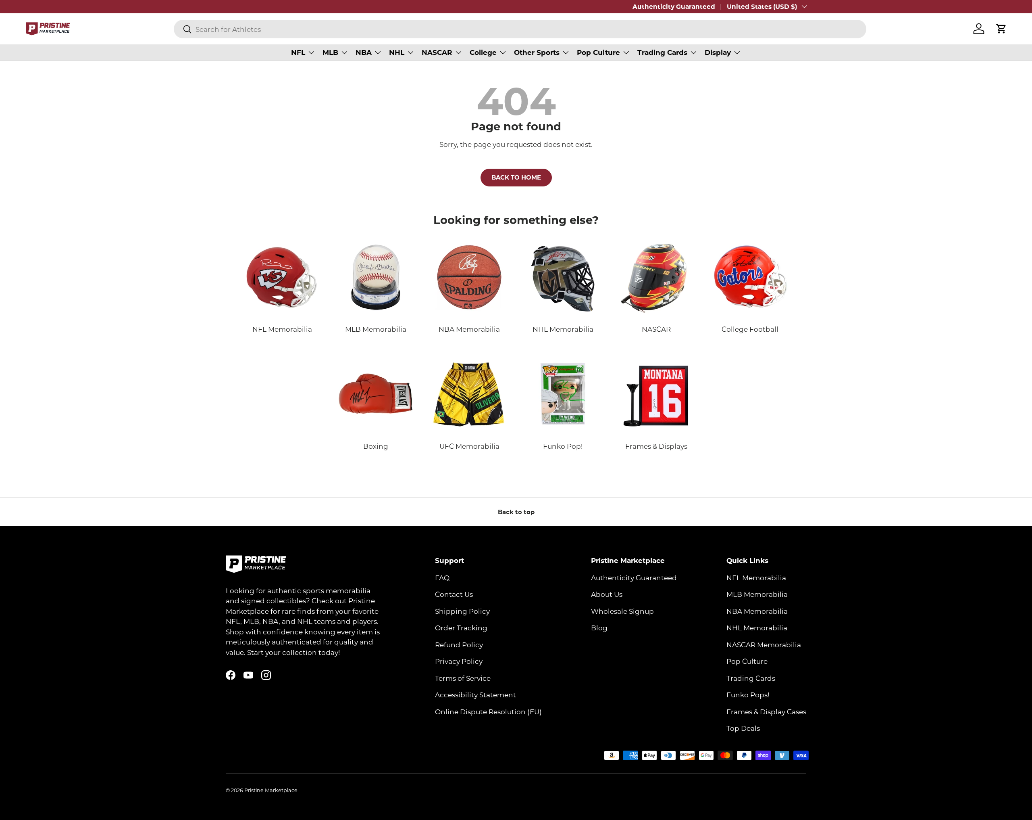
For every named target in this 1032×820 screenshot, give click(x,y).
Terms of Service (463, 678)
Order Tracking (461, 627)
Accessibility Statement (475, 694)
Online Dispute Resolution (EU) (488, 711)
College (483, 52)
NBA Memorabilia (757, 611)
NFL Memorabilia (756, 577)
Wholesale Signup (622, 611)
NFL (298, 52)
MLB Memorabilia (757, 594)
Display (718, 52)
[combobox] (520, 29)
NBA (364, 52)
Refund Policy (459, 644)
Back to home (516, 177)
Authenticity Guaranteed (674, 6)
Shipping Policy (462, 611)
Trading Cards (662, 52)
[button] (1001, 29)
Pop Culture (598, 52)
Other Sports (537, 52)
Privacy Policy (459, 661)
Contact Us (454, 594)
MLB (330, 52)
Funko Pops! (747, 694)
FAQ (442, 577)
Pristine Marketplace (271, 790)
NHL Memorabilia (756, 627)
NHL (396, 52)
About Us (606, 594)
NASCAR (437, 52)
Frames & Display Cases (766, 711)
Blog (599, 627)
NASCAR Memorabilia (763, 644)
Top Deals (743, 728)
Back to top (516, 512)
